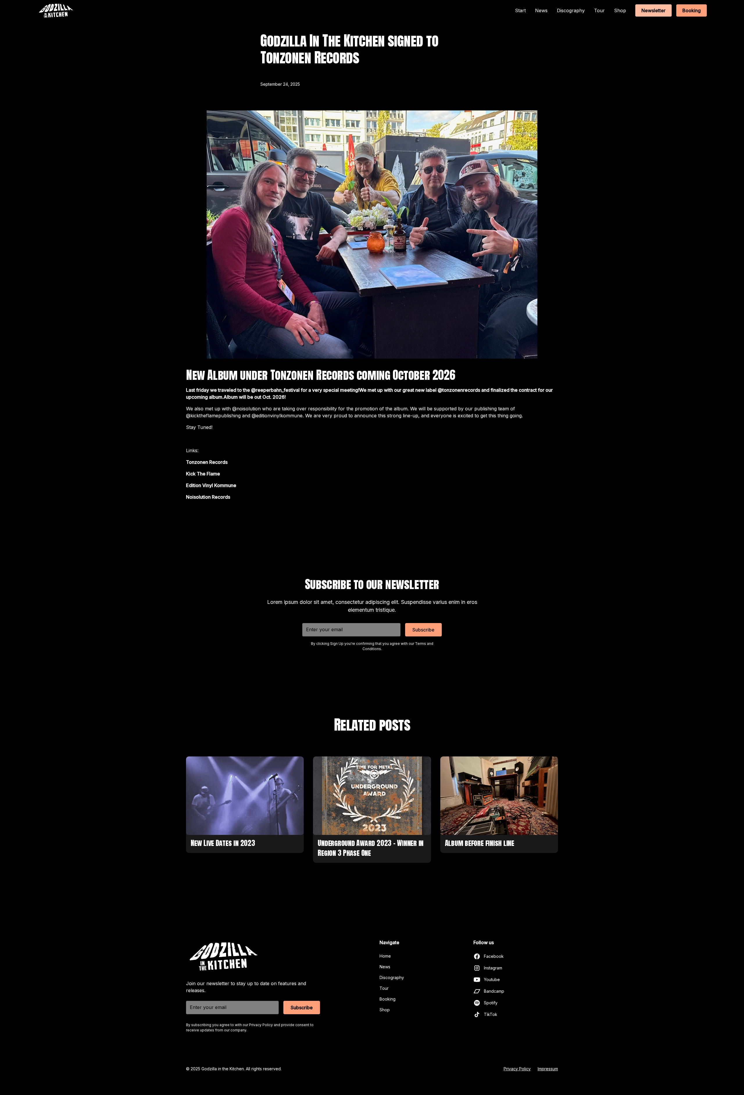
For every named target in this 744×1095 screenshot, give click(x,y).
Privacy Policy (517, 1068)
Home (385, 955)
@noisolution (246, 408)
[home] (55, 10)
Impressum (548, 1068)
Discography (571, 10)
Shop (620, 10)
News (541, 10)
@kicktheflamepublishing (213, 415)
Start (520, 10)
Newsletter (653, 10)
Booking (691, 10)
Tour (599, 10)
